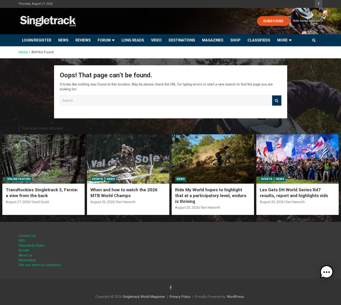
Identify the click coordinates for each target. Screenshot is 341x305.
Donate (24, 250)
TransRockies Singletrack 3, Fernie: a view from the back (42, 192)
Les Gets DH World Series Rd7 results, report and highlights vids (294, 192)
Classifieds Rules (32, 245)
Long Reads (133, 40)
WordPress (235, 297)
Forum (104, 40)
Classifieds (259, 40)
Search (276, 100)
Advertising (27, 260)
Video (156, 40)
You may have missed (42, 128)
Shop (235, 40)
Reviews (83, 40)
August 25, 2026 (187, 207)
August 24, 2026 (272, 202)
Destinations (182, 40)
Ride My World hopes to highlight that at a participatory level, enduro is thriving (210, 195)
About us (25, 255)
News (63, 40)
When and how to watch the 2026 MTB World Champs (124, 192)
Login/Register (36, 40)
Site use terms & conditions (40, 265)
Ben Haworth (125, 202)
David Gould (40, 202)
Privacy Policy (180, 297)
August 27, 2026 (18, 202)
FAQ (22, 241)
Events (97, 179)
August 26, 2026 (102, 202)
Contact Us (27, 236)
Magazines (212, 40)
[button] (326, 272)
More (282, 40)
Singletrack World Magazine (144, 297)
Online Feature (19, 179)
